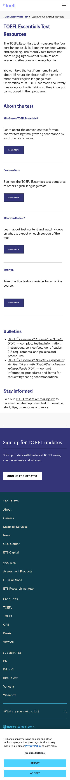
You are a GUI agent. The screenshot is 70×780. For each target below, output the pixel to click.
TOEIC (7, 616)
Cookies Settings (35, 753)
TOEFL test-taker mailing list (35, 399)
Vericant (8, 686)
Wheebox (9, 695)
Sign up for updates (22, 476)
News (7, 535)
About (7, 509)
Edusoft (8, 669)
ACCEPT (35, 773)
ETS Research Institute (18, 588)
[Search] (65, 711)
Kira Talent (10, 678)
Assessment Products (17, 571)
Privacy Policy (33, 746)
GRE (6, 624)
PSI (5, 661)
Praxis (7, 633)
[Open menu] (64, 5)
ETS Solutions (12, 580)
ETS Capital (11, 552)
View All (8, 642)
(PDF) (35, 341)
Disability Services (15, 526)
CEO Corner (11, 544)
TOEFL (7, 607)
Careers (8, 518)
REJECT (35, 763)
